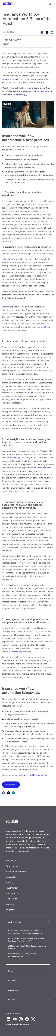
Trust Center (12, 887)
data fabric (8, 259)
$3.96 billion (45, 389)
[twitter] (47, 32)
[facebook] (42, 32)
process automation (11, 79)
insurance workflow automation (33, 775)
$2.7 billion (28, 392)
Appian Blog (11, 898)
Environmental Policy (16, 871)
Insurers (6, 306)
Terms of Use (12, 866)
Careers (10, 904)
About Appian (12, 893)
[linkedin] (52, 32)
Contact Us (11, 860)
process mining (15, 651)
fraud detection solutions (39, 467)
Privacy (9, 882)
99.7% (47, 327)
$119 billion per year (16, 457)
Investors (10, 909)
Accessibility (12, 877)
